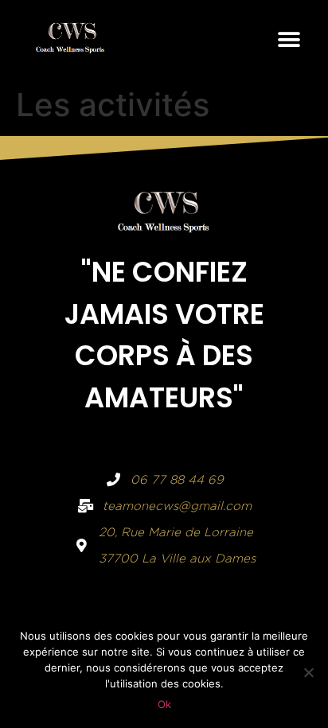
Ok (164, 704)
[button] (289, 39)
